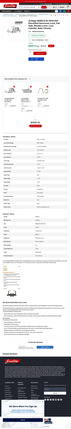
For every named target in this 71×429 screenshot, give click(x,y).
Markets (26, 11)
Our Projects (8, 388)
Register (62, 7)
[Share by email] (51, 15)
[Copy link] (67, 15)
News (32, 392)
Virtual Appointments (21, 390)
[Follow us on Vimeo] (58, 400)
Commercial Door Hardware (8, 14)
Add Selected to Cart (35, 126)
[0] (67, 7)
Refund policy (8, 394)
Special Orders (34, 388)
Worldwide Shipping (22, 397)
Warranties (7, 390)
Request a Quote (22, 393)
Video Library (34, 386)
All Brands (18, 11)
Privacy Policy (8, 392)
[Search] (44, 7)
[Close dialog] (42, 401)
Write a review (45, 347)
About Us (7, 386)
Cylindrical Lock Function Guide (34, 398)
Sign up (55, 393)
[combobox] (31, 7)
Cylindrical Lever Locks (31, 14)
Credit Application (22, 388)
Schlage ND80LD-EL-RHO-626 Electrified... (10, 100)
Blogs (32, 390)
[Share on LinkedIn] (56, 15)
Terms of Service (8, 396)
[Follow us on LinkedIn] (61, 400)
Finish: (22, 103)
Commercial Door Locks (20, 14)
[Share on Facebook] (60, 15)
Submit (23, 420)
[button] (38, 7)
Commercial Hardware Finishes (35, 395)
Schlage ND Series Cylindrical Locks (10, 15)
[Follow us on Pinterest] (53, 400)
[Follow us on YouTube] (56, 400)
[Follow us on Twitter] (48, 400)
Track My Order (21, 395)
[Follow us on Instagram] (51, 400)
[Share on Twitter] (64, 15)
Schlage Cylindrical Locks (43, 14)
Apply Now (39, 49)
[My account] (56, 7)
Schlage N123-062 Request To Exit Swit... (43, 100)
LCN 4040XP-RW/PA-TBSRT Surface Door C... (26, 100)
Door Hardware (6, 11)
